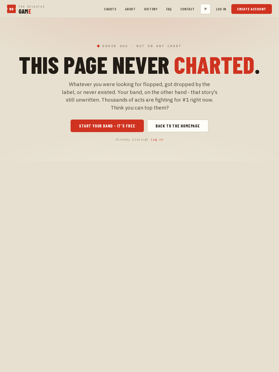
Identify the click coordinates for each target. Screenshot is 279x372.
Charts (110, 9)
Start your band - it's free (107, 125)
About (130, 9)
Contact (187, 9)
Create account (251, 9)
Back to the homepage (178, 125)
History (150, 9)
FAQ (169, 9)
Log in (221, 9)
